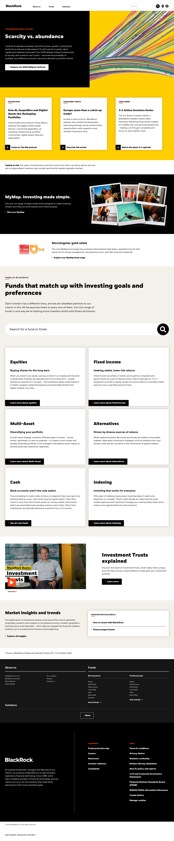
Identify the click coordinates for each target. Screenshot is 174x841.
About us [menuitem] (37, 7)
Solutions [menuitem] (66, 7)
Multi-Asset (92, 684)
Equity (90, 682)
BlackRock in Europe (12, 678)
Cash (90, 692)
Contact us (50, 681)
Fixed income (93, 687)
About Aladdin (10, 684)
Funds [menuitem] (51, 7)
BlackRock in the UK (12, 676)
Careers (49, 678)
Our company (51, 676)
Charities (91, 698)
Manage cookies (138, 800)
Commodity (92, 690)
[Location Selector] (162, 6)
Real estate (92, 695)
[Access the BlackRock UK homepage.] (19, 761)
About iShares (10, 681)
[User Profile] (166, 6)
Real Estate (134, 695)
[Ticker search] (158, 6)
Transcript (12, 591)
